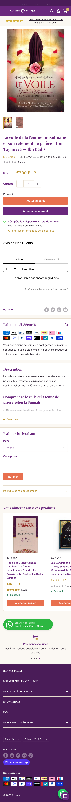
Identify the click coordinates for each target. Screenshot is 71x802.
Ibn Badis (9, 157)
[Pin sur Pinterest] (53, 309)
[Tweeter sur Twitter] (59, 309)
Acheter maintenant (35, 211)
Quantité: (8, 183)
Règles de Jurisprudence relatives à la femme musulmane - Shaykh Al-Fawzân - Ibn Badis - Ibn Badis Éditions (25, 570)
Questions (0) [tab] (51, 259)
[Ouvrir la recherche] (52, 11)
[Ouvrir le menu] (5, 11)
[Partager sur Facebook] (46, 309)
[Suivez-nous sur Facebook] (5, 755)
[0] (65, 11)
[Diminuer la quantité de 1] (20, 183)
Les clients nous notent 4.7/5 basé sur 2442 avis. (46, 21)
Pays (6, 440)
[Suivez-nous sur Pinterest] (18, 755)
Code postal (10, 456)
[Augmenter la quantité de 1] (37, 183)
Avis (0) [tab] (19, 259)
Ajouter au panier (35, 200)
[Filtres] (15, 269)
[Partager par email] (65, 309)
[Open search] (6, 269)
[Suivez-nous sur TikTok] (30, 755)
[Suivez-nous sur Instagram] (12, 755)
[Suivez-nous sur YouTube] (24, 755)
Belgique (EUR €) (33, 739)
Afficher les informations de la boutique (31, 230)
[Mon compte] (58, 11)
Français (9, 739)
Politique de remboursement (20, 490)
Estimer (13, 476)
